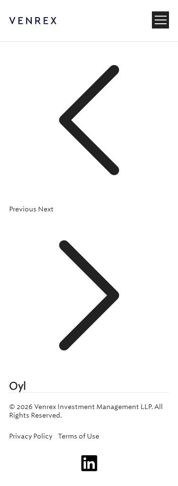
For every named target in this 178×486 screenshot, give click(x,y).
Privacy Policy (30, 436)
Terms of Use (78, 436)
